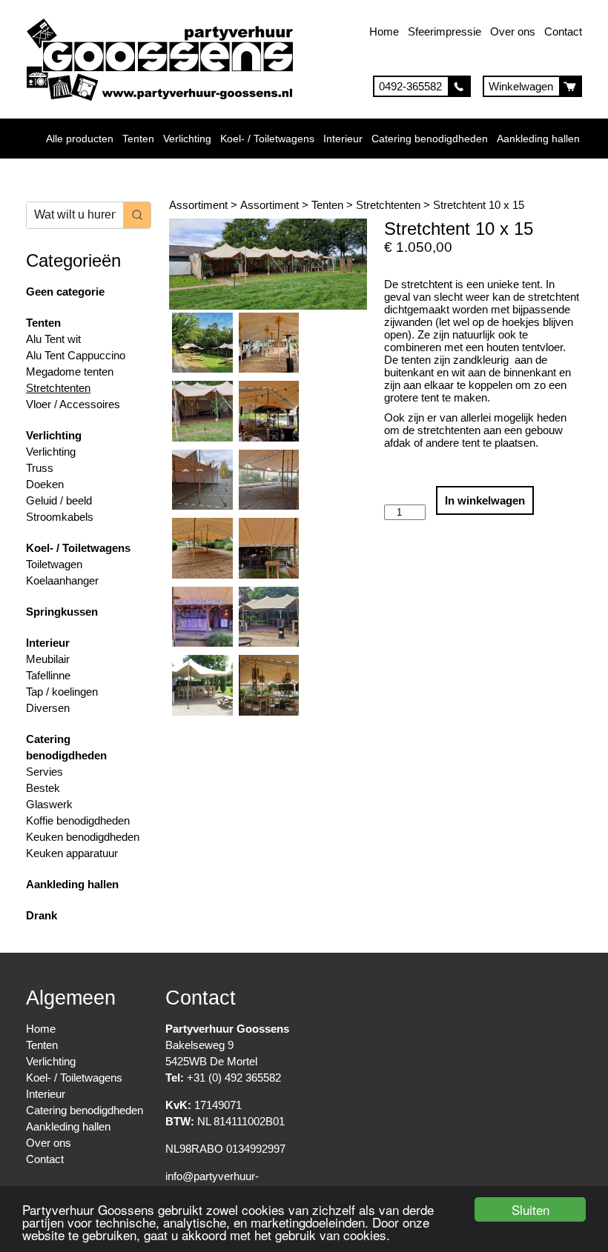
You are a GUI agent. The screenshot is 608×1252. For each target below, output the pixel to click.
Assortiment (198, 205)
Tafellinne (48, 675)
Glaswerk (49, 804)
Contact (563, 31)
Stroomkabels (59, 516)
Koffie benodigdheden (78, 820)
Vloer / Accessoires (73, 404)
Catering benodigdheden (429, 138)
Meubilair (48, 659)
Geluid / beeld (59, 500)
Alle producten (79, 138)
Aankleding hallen (538, 138)
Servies (44, 771)
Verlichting (187, 138)
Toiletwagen (54, 564)
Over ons (512, 31)
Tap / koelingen (62, 691)
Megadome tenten (69, 371)
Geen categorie (65, 291)
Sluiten (530, 1209)
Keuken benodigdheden (82, 836)
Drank (41, 915)
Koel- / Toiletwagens (267, 138)
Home (384, 31)
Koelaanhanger (62, 580)
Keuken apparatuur (72, 853)
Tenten (138, 138)
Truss (39, 468)
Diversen (48, 708)
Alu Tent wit (53, 339)
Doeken (45, 484)
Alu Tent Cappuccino (75, 355)
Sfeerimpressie (444, 31)
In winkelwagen (485, 500)
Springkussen (62, 611)
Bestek (43, 788)
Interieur (343, 138)
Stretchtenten (58, 388)
